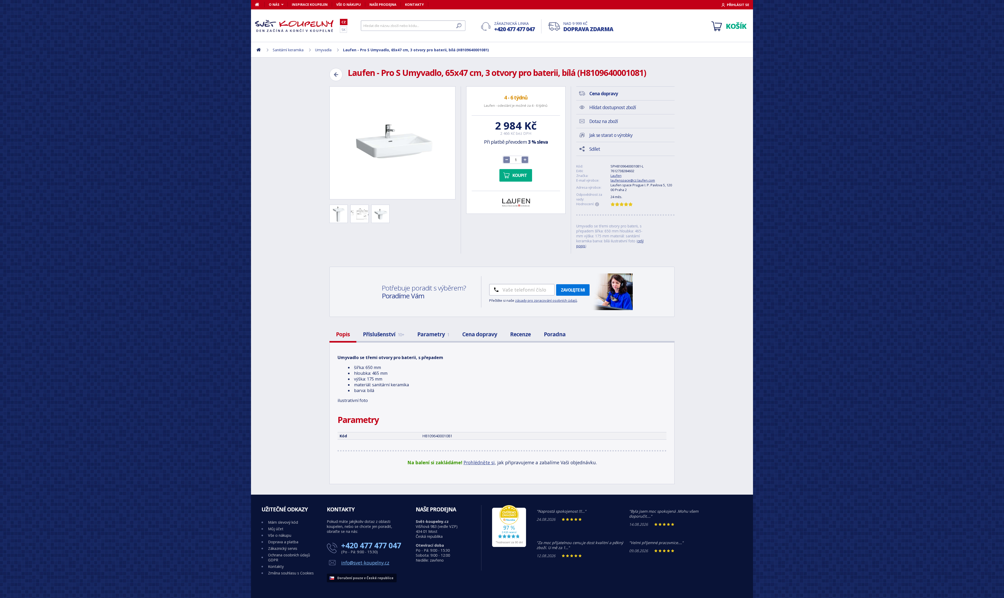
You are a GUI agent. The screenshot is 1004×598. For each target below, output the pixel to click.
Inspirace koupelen (310, 4)
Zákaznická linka (514, 27)
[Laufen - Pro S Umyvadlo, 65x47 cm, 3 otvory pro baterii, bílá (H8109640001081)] (392, 143)
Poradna (555, 334)
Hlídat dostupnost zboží (612, 107)
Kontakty (414, 4)
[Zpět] (336, 74)
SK (343, 29)
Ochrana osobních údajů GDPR (289, 557)
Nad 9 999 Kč (588, 27)
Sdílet (594, 149)
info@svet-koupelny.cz (365, 563)
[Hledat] (458, 25)
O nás (274, 4)
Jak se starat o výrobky (610, 135)
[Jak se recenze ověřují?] (597, 204)
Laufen (616, 175)
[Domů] (260, 4)
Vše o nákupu (348, 4)
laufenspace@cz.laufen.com (633, 180)
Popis (343, 334)
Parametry (433, 334)
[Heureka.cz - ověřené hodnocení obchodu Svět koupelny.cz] (509, 545)
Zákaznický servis (282, 548)
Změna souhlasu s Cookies (291, 573)
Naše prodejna (382, 4)
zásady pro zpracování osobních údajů (546, 300)
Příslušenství (383, 334)
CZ (343, 22)
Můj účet (275, 528)
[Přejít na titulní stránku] (294, 25)
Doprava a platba (283, 541)
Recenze (520, 334)
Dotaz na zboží (603, 121)
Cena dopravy (479, 334)
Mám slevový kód (283, 522)
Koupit (519, 175)
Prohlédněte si (479, 462)
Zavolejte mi (573, 290)
